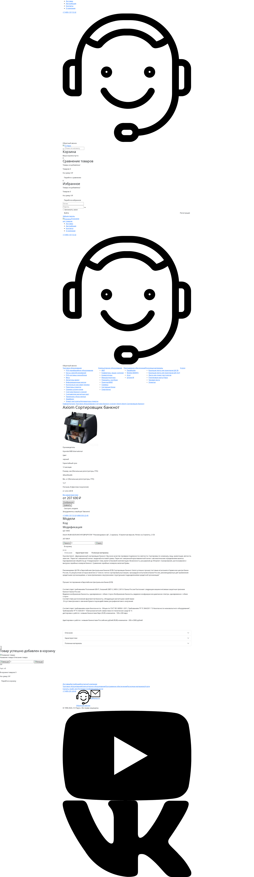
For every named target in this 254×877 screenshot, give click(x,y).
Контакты (69, 6)
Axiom (119, 404)
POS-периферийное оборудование (79, 370)
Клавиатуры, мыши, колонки (113, 373)
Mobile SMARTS (133, 373)
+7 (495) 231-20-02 (69, 691)
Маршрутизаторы (108, 377)
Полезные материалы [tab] (99, 553)
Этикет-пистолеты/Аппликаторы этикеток (82, 401)
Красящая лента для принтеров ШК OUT (164, 373)
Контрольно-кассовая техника (77, 385)
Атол (128, 375)
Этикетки (152, 382)
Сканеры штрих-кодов (74, 389)
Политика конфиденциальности (90, 689)
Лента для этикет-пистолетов (160, 375)
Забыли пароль (69, 216)
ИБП (103, 370)
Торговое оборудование (72, 368)
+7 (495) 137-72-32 (69, 12)
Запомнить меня (71, 210)
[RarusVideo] (127, 755)
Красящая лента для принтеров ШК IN (163, 370)
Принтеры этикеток (73, 387)
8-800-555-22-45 (82, 515)
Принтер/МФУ (107, 382)
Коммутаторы (107, 375)
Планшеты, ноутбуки (110, 380)
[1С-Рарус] (67, 145)
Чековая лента (154, 380)
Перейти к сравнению (72, 177)
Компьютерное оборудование (110, 368)
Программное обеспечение (134, 368)
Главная (66, 404)
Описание (69, 633)
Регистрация (185, 213)
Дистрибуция (71, 3)
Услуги (182, 368)
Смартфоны (106, 389)
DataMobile (131, 370)
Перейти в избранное (72, 200)
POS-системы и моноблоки (76, 375)
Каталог (72, 404)
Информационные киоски (76, 382)
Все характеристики (70, 495)
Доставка (69, 1)
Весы (68, 377)
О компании (70, 8)
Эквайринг (70, 399)
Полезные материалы (73, 643)
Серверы (105, 385)
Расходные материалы (154, 368)
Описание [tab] (68, 553)
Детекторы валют (72, 380)
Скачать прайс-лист (70, 689)
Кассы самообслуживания (76, 373)
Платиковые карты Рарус (158, 377)
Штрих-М (130, 377)
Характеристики (71, 638)
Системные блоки (108, 387)
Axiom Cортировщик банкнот (133, 404)
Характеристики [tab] (82, 553)
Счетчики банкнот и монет (76, 392)
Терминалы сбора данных (76, 396)
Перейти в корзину (8, 681)
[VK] (127, 839)
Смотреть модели (71, 508)
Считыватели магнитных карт (77, 394)
